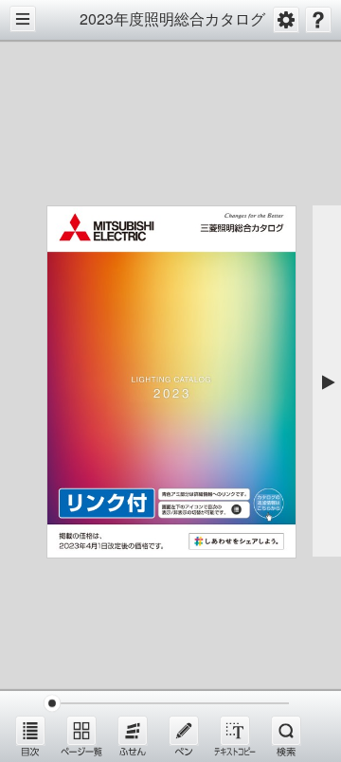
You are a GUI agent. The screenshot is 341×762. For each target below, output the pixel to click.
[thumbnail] (81, 735)
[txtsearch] (286, 735)
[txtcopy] (235, 735)
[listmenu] (30, 735)
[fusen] (132, 735)
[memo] (184, 735)
